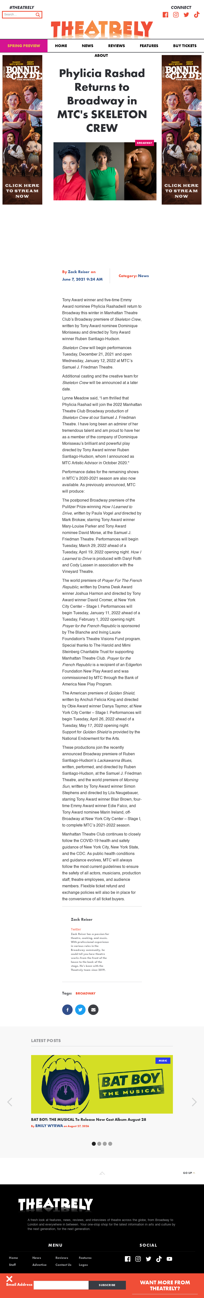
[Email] (93, 1009)
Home (61, 45)
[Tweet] (80, 1009)
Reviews (116, 45)
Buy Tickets (185, 45)
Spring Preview (23, 45)
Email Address (19, 1284)
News (87, 45)
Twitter (76, 929)
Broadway (144, 143)
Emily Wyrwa (49, 1125)
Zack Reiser (79, 271)
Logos (83, 1265)
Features (149, 45)
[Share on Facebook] (67, 1009)
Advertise (39, 1265)
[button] (102, 55)
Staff (12, 1265)
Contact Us (63, 1265)
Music (163, 1060)
